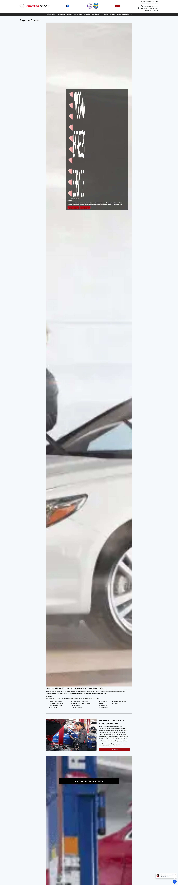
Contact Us (114, 749)
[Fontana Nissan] (34, 6)
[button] (67, 6)
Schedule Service (73, 208)
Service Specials (85, 208)
